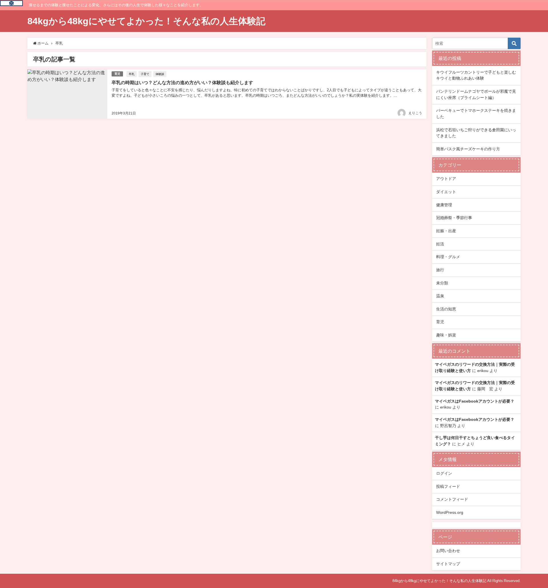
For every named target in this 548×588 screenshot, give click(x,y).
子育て (145, 73)
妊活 (440, 244)
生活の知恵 (446, 309)
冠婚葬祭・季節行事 (454, 218)
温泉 (440, 296)
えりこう (415, 113)
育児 (117, 73)
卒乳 (131, 73)
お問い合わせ (448, 551)
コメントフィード (452, 499)
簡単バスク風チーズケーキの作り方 (468, 149)
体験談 (160, 73)
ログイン (444, 473)
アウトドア (446, 179)
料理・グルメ (448, 257)
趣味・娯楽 (446, 335)
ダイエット (446, 192)
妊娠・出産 (446, 231)
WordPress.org (449, 512)
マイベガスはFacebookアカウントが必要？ (474, 401)
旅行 (440, 270)
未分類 (442, 283)
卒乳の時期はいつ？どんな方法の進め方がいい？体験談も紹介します (182, 82)
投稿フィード (448, 486)
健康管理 (444, 205)
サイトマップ (448, 564)
